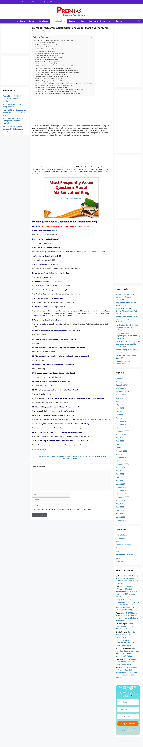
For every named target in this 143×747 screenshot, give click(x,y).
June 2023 (120, 401)
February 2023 (121, 415)
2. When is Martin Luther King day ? (46, 45)
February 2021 (121, 487)
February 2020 (121, 520)
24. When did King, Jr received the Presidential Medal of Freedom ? (55, 91)
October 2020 (121, 494)
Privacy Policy (36, 2)
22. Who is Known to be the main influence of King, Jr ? (51, 87)
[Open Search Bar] (139, 21)
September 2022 (122, 431)
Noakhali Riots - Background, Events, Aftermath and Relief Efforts (14, 112)
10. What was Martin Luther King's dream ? (48, 62)
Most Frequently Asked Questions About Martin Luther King (53, 40)
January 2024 (121, 382)
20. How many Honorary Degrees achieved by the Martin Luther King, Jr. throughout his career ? (64, 83)
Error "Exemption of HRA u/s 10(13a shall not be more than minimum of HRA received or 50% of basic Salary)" (127, 592)
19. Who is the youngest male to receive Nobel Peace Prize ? (53, 81)
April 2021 (120, 481)
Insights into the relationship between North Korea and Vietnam (14, 129)
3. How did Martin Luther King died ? (46, 47)
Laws (110, 21)
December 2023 (122, 385)
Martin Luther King (39, 174)
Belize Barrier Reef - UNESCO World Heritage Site (127, 634)
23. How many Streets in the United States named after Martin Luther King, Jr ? (59, 89)
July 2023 (119, 398)
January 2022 (121, 454)
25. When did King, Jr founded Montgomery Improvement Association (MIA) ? (58, 93)
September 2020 (122, 497)
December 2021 (122, 458)
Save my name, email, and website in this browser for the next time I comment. (63, 509)
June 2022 (120, 441)
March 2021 (120, 484)
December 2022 (122, 421)
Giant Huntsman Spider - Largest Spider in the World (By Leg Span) (128, 335)
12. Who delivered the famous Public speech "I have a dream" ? (54, 66)
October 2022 (121, 428)
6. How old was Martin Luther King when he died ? (50, 53)
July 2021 (119, 471)
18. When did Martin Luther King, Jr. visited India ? (50, 78)
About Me (25, 2)
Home (5, 2)
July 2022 (119, 438)
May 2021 (119, 477)
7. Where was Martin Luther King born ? (47, 55)
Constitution (43, 21)
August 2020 (121, 500)
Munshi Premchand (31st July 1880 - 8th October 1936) (127, 626)
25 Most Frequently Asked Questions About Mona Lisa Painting (65, 226)
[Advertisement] (71, 111)
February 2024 (121, 378)
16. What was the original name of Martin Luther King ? (51, 74)
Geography (73, 21)
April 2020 (120, 514)
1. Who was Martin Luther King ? (45, 42)
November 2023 (122, 388)
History (83, 21)
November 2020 (122, 491)
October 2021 (121, 461)
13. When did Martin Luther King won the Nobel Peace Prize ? (53, 68)
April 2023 (120, 408)
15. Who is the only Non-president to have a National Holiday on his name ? (57, 72)
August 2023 (121, 395)
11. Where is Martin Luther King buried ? (47, 64)
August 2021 (121, 467)
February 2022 (121, 451)
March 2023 (120, 411)
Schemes (32, 21)
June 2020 (120, 507)
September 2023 (122, 392)
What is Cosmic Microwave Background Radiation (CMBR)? (13, 120)
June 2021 (120, 474)
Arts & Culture (20, 21)
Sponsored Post (49, 2)
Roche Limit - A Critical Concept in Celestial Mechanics (12, 98)
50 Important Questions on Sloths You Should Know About (127, 661)
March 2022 (120, 448)
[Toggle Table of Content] (91, 37)
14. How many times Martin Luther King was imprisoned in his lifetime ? (56, 70)
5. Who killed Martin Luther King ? (45, 51)
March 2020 (120, 517)
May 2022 (120, 444)
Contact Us (14, 2)
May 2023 (120, 405)
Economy (119, 21)
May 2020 (120, 510)
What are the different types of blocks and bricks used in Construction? (128, 343)
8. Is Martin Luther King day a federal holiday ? (49, 57)
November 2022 (122, 425)
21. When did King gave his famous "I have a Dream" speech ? (53, 85)
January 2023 (121, 418)
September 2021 (122, 464)
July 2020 (119, 504)
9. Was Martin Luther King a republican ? (47, 59)
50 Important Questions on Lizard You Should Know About (125, 642)
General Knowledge (58, 21)
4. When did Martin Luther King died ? (46, 49)
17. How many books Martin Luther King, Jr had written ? (52, 76)
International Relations (97, 21)
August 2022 (121, 434)
